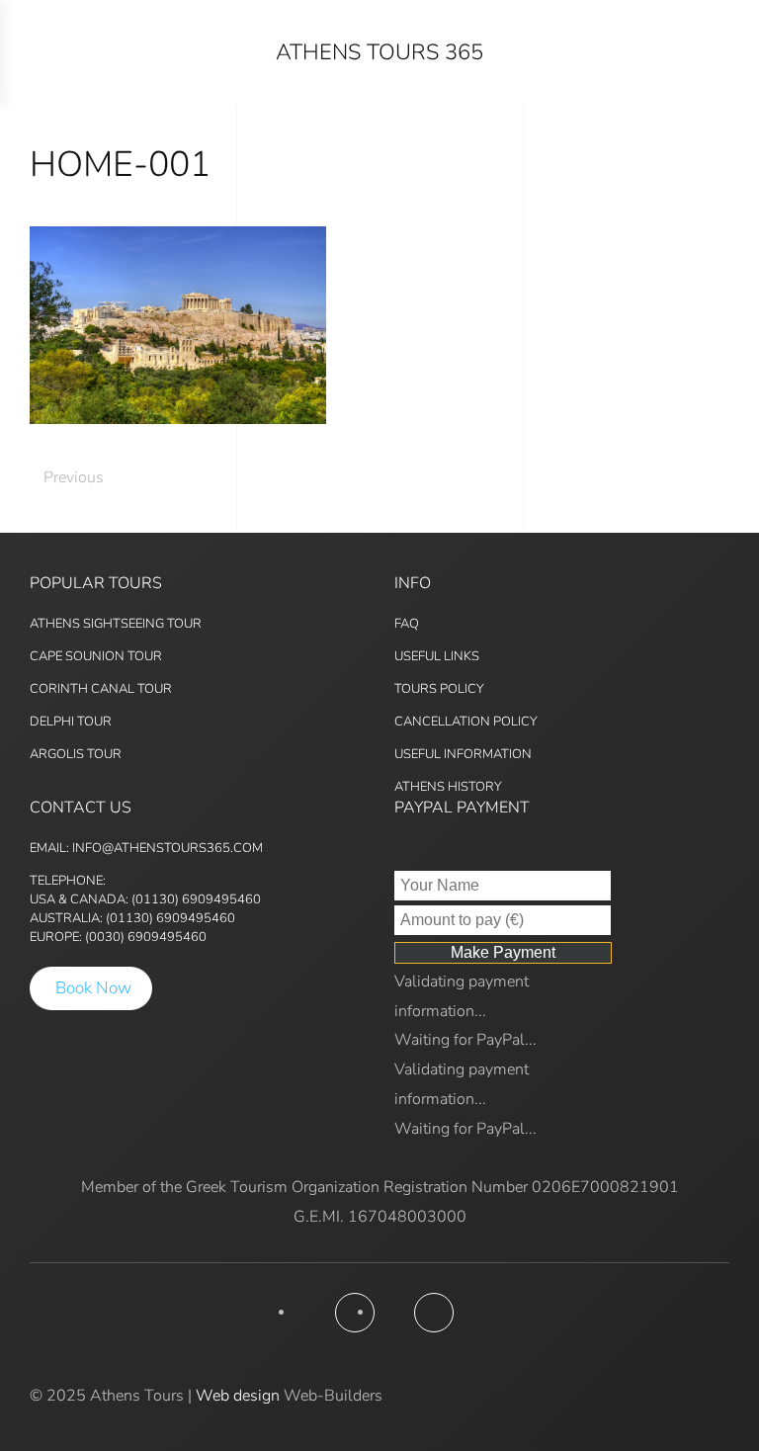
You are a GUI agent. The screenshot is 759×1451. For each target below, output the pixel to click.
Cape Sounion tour (96, 656)
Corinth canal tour (101, 689)
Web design (238, 1396)
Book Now (93, 988)
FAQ (406, 624)
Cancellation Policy (466, 721)
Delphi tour (71, 721)
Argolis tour (76, 754)
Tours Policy (439, 689)
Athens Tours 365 (379, 52)
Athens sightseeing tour (116, 624)
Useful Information (463, 754)
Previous (73, 477)
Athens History (448, 787)
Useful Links (436, 656)
